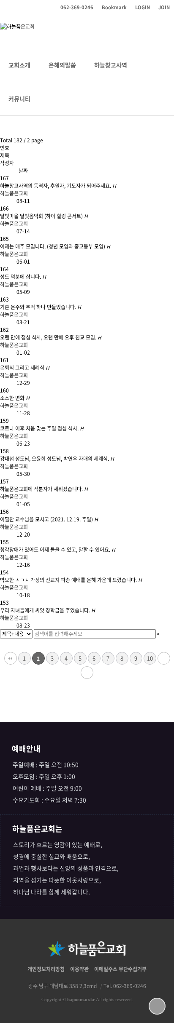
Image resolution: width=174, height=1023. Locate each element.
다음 (164, 658)
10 (150, 658)
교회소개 (19, 65)
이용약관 (79, 969)
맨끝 (87, 672)
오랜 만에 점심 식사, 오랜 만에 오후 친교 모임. (50, 337)
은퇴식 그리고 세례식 (24, 367)
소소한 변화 (15, 398)
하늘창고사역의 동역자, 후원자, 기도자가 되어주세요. (58, 186)
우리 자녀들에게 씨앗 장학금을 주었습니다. (47, 610)
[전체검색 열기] (48, 98)
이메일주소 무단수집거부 (120, 969)
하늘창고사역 (110, 65)
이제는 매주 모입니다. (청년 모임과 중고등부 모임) (55, 246)
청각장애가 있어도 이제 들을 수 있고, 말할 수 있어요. (57, 549)
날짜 (23, 170)
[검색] (158, 634)
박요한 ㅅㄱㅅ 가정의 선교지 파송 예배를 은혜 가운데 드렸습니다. (71, 580)
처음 (10, 658)
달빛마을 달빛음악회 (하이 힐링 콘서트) (44, 216)
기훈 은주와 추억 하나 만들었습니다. (40, 307)
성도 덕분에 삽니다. (23, 276)
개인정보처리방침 (46, 969)
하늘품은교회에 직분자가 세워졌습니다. (44, 489)
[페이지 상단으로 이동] (157, 1006)
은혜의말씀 (62, 65)
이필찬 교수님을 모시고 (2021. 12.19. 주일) (49, 519)
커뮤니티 (19, 98)
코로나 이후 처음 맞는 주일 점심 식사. (42, 428)
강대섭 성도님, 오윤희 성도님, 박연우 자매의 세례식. (57, 458)
